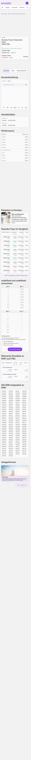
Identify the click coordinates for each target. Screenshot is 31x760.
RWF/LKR (4, 444)
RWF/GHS (18, 407)
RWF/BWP (18, 398)
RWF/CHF (18, 441)
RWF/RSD (24, 441)
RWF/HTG (24, 409)
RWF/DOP (4, 406)
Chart (12, 70)
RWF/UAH (11, 452)
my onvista (14, 7)
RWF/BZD (18, 396)
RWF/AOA (4, 393)
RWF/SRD (11, 446)
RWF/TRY (17, 450)
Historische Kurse (21, 70)
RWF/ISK (17, 413)
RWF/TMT (24, 450)
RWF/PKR (11, 435)
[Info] (4, 81)
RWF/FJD (4, 407)
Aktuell (7, 7)
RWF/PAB (18, 435)
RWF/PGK (24, 435)
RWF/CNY (24, 402)
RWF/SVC (11, 406)
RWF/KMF (4, 420)
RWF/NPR (4, 431)
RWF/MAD (24, 426)
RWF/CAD (18, 417)
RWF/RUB (11, 439)
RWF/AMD (18, 393)
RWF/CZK (4, 450)
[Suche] (27, 7)
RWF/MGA (24, 424)
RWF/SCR (4, 442)
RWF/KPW (11, 433)
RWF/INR (17, 411)
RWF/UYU (24, 452)
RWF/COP (24, 418)
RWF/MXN (24, 428)
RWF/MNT (11, 430)
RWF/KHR (11, 417)
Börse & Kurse (4, 13)
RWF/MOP (18, 424)
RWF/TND (11, 450)
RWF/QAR (11, 418)
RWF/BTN (4, 398)
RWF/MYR (11, 426)
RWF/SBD (18, 439)
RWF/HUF (18, 452)
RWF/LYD (11, 424)
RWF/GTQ (4, 409)
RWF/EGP (11, 391)
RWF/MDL (4, 430)
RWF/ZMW (4, 422)
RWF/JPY (11, 415)
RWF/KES (17, 418)
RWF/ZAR (18, 444)
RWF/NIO (24, 431)
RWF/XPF (11, 402)
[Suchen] (26, 84)
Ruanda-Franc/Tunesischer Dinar (18, 13)
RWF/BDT (4, 396)
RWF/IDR (24, 411)
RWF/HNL (4, 411)
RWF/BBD (11, 396)
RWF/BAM (11, 420)
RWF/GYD (18, 409)
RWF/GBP (4, 400)
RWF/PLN (24, 437)
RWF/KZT (4, 418)
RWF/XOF (4, 402)
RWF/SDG (24, 444)
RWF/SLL (11, 442)
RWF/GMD (11, 407)
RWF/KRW (4, 446)
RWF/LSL (24, 422)
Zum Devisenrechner (15, 349)
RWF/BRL (24, 398)
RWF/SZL (17, 446)
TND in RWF (25, 56)
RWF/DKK (11, 404)
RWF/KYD (4, 417)
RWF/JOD (24, 415)
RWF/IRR (10, 413)
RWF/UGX (4, 452)
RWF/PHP (18, 437)
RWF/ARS (11, 393)
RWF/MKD (11, 428)
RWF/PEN (11, 437)
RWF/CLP (18, 402)
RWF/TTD (24, 448)
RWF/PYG (4, 437)
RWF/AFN (4, 391)
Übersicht (6, 70)
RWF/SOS (24, 442)
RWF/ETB (4, 394)
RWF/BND (11, 400)
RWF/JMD (4, 415)
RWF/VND (4, 455)
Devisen (9, 13)
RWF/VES (24, 454)
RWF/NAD (24, 430)
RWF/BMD (24, 396)
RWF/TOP (18, 448)
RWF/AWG (24, 393)
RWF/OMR (24, 433)
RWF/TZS (4, 448)
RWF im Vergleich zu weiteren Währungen (16, 275)
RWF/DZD (24, 391)
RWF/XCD (4, 435)
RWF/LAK (18, 422)
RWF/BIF (24, 400)
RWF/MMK (18, 430)
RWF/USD (11, 454)
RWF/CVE (24, 417)
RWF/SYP (24, 446)
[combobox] (15, 84)
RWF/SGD (18, 442)
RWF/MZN (18, 428)
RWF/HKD (11, 411)
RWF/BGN (18, 400)
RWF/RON (4, 439)
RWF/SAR (4, 441)
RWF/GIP (24, 407)
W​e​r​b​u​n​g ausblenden (20, 24)
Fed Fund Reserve (7, 367)
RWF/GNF (11, 409)
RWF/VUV (18, 454)
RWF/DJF (24, 404)
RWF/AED (18, 404)
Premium (22, 7)
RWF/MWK (4, 426)
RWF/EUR (18, 406)
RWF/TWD (11, 431)
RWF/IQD (4, 413)
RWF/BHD (24, 394)
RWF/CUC (18, 420)
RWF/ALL (17, 391)
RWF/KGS (11, 422)
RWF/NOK (18, 433)
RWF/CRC (4, 404)
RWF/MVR (18, 426)
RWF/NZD (18, 431)
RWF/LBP (4, 424)
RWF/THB (11, 448)
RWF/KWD (24, 420)
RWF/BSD (18, 394)
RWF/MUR (4, 428)
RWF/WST (24, 439)
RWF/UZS (4, 454)
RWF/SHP (11, 444)
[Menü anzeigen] (2, 7)
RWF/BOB (11, 398)
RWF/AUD (11, 394)
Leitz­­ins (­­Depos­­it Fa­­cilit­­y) (9, 374)
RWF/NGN (4, 433)
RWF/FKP (24, 406)
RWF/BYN (11, 455)
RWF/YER (17, 415)
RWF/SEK (11, 441)
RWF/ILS (24, 413)
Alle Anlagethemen (22, 485)
